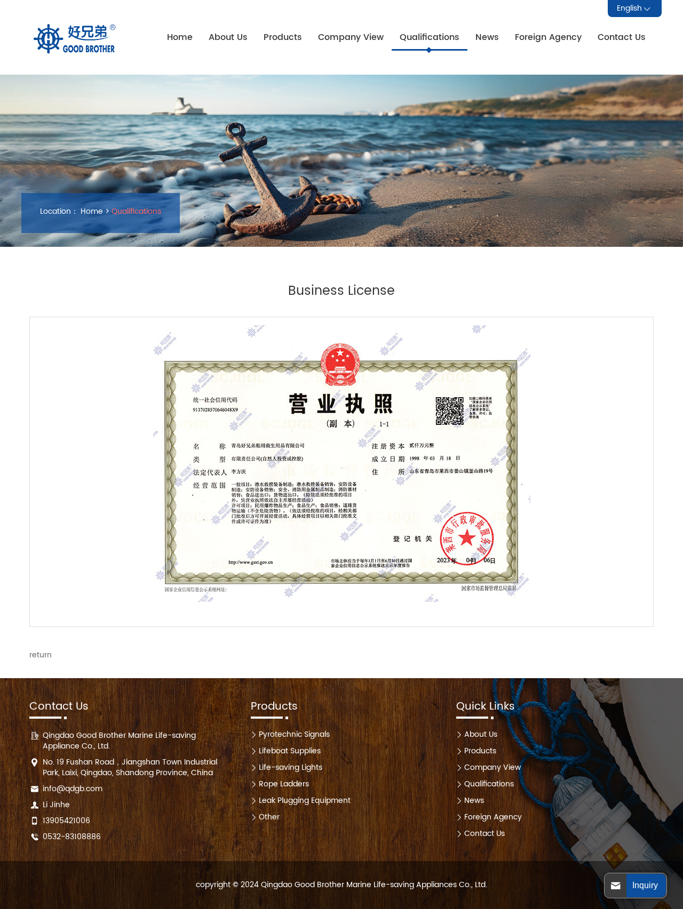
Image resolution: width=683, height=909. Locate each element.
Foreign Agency (548, 37)
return (40, 655)
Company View (351, 37)
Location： (59, 211)
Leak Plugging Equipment (305, 800)
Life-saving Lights (290, 767)
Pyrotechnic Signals (294, 734)
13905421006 (66, 821)
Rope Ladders (284, 784)
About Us (228, 37)
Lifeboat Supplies (290, 751)
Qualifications (429, 37)
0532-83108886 (72, 837)
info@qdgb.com (72, 789)
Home (180, 37)
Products (283, 37)
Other (269, 817)
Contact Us (622, 37)
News (487, 37)
